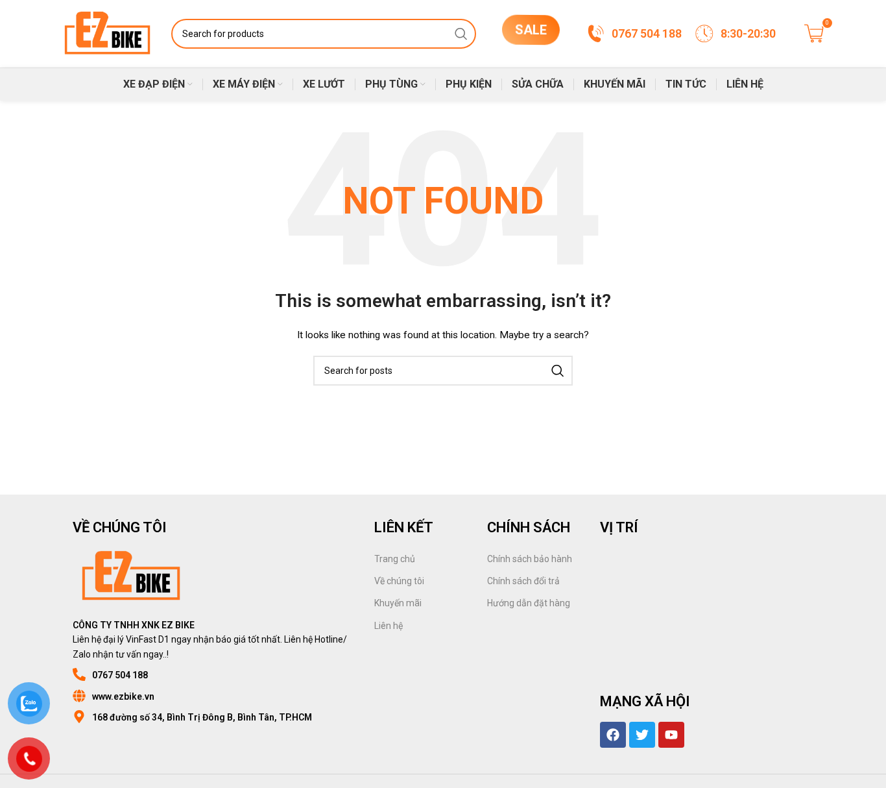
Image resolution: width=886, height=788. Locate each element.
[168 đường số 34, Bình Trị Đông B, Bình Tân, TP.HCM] (79, 716)
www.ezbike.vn (123, 696)
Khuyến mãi (398, 603)
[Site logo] (107, 33)
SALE (531, 32)
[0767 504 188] (79, 674)
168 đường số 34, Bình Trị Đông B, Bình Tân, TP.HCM (202, 717)
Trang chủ (394, 559)
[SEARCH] (461, 34)
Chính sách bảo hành (529, 559)
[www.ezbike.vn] (79, 695)
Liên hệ (388, 626)
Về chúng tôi (399, 581)
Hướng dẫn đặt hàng (528, 603)
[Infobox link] (634, 33)
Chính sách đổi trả (523, 581)
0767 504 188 (120, 675)
